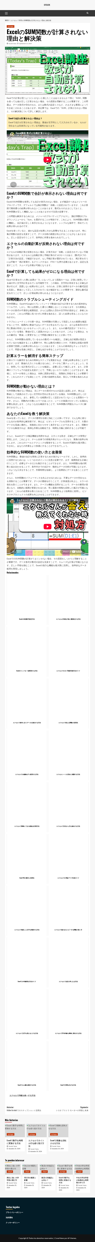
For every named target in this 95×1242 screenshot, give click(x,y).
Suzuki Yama (12, 43)
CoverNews (59, 1238)
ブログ (10, 1172)
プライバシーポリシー (14, 1212)
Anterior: (24, 1109)
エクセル (10, 26)
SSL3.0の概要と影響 (30, 1178)
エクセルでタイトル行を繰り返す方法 (36, 1143)
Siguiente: (72, 1109)
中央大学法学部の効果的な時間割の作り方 (82, 1180)
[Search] (87, 13)
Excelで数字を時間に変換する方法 (15, 1142)
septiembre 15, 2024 (25, 43)
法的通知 (9, 1217)
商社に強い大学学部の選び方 (13, 1178)
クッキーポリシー (13, 1222)
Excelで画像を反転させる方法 (58, 1142)
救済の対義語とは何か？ (47, 1178)
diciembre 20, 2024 (14, 1149)
